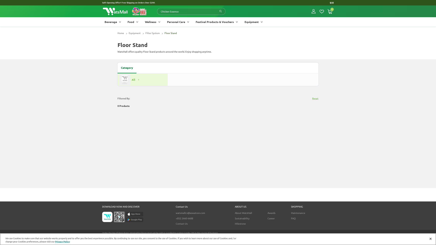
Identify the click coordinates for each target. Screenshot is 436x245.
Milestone (240, 223)
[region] (218, 239)
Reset (315, 98)
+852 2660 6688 (184, 218)
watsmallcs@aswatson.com (190, 212)
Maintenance (298, 212)
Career (271, 218)
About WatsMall (243, 212)
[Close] (430, 239)
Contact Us (182, 223)
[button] (313, 11)
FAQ (293, 218)
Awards (271, 212)
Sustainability (242, 218)
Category (127, 67)
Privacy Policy (62, 241)
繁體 (332, 2)
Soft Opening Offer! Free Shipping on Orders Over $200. (128, 3)
